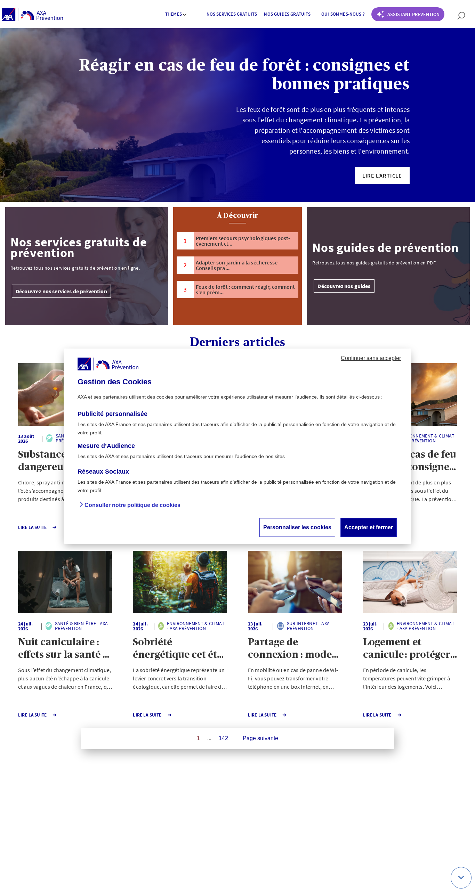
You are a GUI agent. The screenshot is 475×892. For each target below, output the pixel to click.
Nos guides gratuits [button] (287, 14)
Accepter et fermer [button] (368, 527)
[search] (458, 15)
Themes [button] (173, 14)
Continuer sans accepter (371, 358)
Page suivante (260, 738)
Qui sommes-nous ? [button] (343, 14)
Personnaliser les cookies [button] (297, 527)
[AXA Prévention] (32, 15)
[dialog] (237, 446)
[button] (382, 175)
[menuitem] (176, 15)
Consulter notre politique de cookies (132, 505)
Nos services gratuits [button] (232, 14)
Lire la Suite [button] (32, 527)
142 (223, 738)
